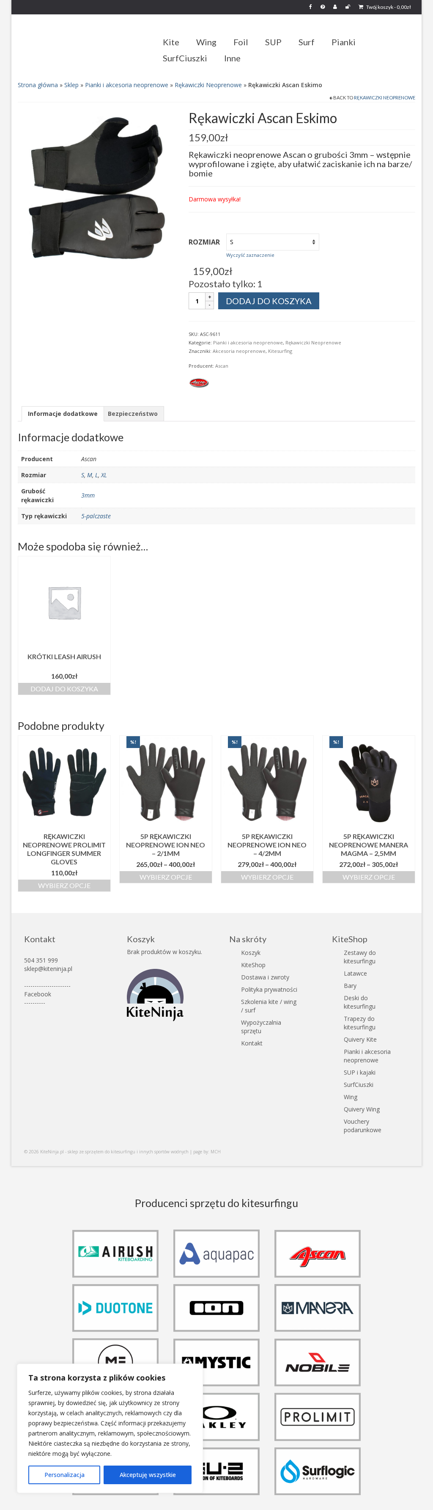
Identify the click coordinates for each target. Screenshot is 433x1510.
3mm (88, 495)
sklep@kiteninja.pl (48, 969)
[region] (110, 1428)
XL (104, 475)
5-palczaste (96, 516)
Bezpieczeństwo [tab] (133, 414)
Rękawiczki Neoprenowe (208, 85)
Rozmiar (204, 242)
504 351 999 (41, 960)
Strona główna (38, 85)
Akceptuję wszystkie (148, 1475)
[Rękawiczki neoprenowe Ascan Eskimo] (97, 189)
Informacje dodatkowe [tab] (63, 414)
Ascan (221, 366)
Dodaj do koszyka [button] (64, 689)
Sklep (71, 85)
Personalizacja (64, 1475)
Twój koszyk (388, 7)
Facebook (37, 994)
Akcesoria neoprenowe (239, 351)
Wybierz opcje (64, 885)
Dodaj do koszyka (269, 301)
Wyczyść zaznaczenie (250, 255)
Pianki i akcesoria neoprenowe (126, 85)
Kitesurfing (280, 351)
